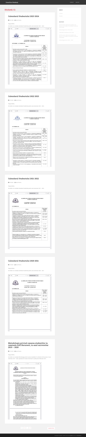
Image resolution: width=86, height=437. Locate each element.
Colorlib (70, 435)
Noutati (77, 2)
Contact (72, 2)
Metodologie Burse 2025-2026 (65, 29)
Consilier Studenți (12, 2)
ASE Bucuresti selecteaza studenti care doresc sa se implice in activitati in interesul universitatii (68, 36)
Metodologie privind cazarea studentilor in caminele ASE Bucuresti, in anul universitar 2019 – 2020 (28, 345)
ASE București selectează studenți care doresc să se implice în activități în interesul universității (68, 26)
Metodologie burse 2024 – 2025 (66, 40)
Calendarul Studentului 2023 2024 (23, 16)
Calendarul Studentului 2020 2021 (23, 261)
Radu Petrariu (18, 20)
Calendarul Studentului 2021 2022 (23, 178)
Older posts (51, 428)
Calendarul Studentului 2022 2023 (23, 96)
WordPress (79, 435)
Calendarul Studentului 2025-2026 (66, 32)
